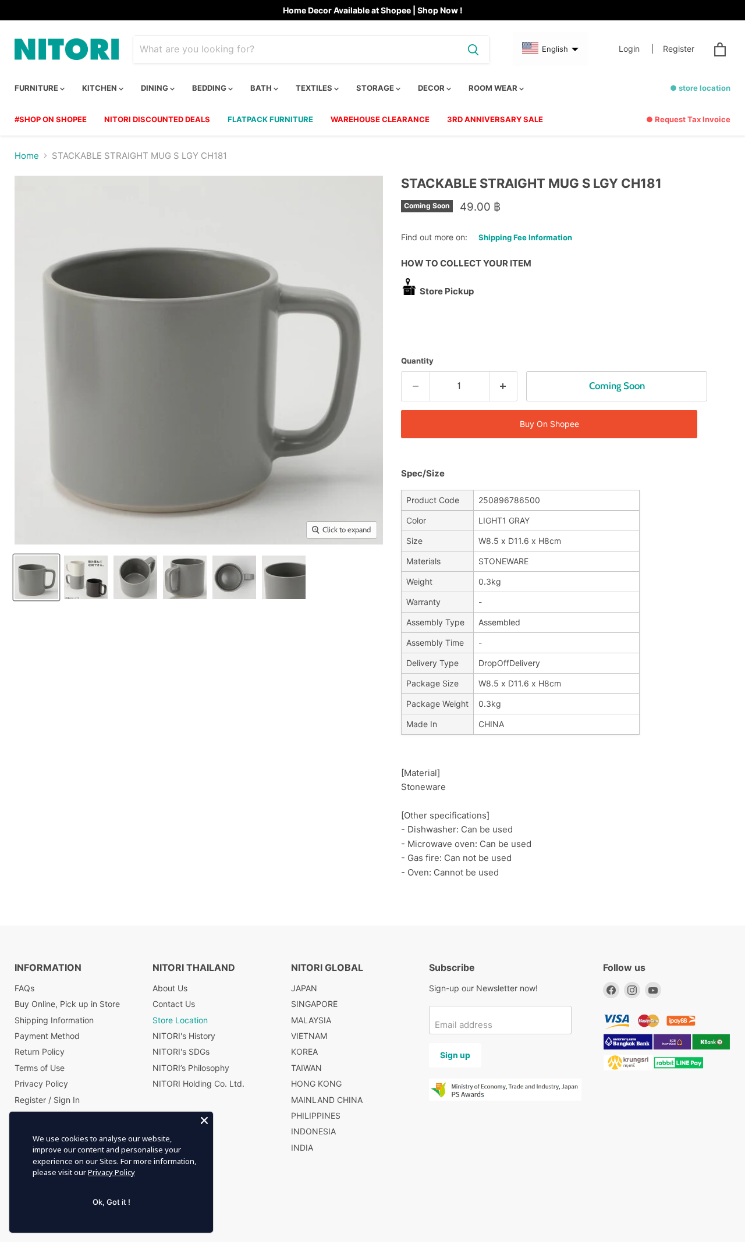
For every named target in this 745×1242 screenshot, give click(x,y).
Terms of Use (40, 1068)
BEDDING (210, 87)
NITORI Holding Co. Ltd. (198, 1083)
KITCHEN (100, 87)
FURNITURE (37, 87)
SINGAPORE (314, 1004)
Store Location (180, 1020)
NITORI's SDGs (181, 1051)
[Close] (204, 1120)
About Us (169, 988)
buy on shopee (549, 424)
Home (27, 156)
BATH (262, 87)
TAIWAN (306, 1068)
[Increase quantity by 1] (503, 386)
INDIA (302, 1147)
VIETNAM (309, 1036)
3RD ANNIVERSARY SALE (495, 119)
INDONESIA (313, 1131)
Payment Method (47, 1036)
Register (678, 49)
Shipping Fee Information (525, 237)
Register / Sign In (47, 1100)
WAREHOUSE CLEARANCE (380, 119)
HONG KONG (316, 1083)
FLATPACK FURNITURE (270, 119)
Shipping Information (54, 1020)
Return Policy (40, 1051)
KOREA (304, 1051)
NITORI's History (183, 1036)
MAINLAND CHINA (327, 1100)
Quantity (417, 361)
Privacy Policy (41, 1083)
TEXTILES (315, 87)
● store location (700, 87)
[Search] (473, 49)
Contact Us (173, 1004)
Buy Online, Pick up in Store (67, 1004)
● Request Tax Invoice (688, 119)
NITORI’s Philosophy (190, 1068)
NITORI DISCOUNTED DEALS (157, 119)
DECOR (432, 87)
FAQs (24, 988)
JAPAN (304, 988)
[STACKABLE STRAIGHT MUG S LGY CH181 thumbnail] (36, 577)
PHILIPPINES (315, 1115)
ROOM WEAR (494, 87)
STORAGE (376, 87)
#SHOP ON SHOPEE (51, 119)
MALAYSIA (311, 1020)
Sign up (455, 1055)
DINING (155, 87)
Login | (636, 49)
